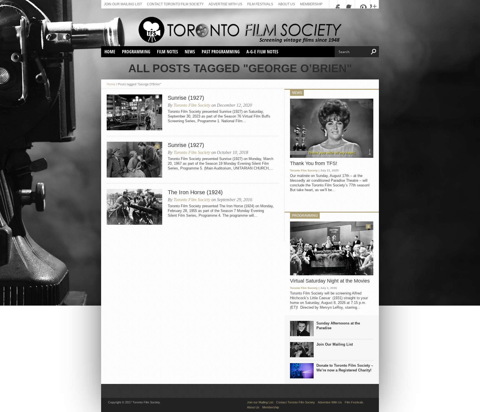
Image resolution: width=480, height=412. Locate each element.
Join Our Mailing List (334, 344)
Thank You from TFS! (313, 163)
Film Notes (167, 52)
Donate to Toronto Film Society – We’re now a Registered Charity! (344, 367)
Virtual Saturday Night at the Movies (330, 281)
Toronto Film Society (192, 105)
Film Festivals (260, 4)
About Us (286, 4)
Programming (136, 52)
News (190, 52)
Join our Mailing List (123, 4)
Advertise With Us (225, 4)
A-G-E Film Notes (262, 52)
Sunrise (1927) (186, 98)
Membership (311, 4)
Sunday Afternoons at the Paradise (338, 325)
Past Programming (221, 52)
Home (109, 52)
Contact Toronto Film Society (175, 4)
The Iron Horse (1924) (195, 192)
